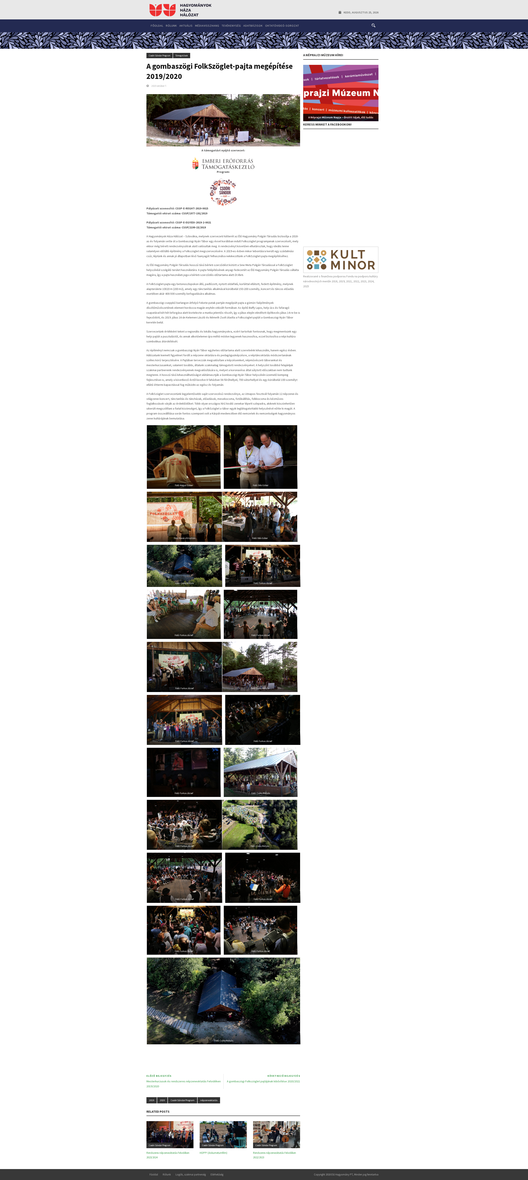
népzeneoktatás (208, 1100)
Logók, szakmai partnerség (191, 1174)
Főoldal (157, 25)
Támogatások (181, 55)
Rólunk (171, 25)
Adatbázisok (253, 25)
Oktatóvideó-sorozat (282, 25)
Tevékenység (231, 25)
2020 (162, 1100)
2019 (151, 1100)
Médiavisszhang (207, 25)
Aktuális (186, 25)
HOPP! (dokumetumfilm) (213, 1153)
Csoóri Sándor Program (159, 55)
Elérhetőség (217, 1174)
